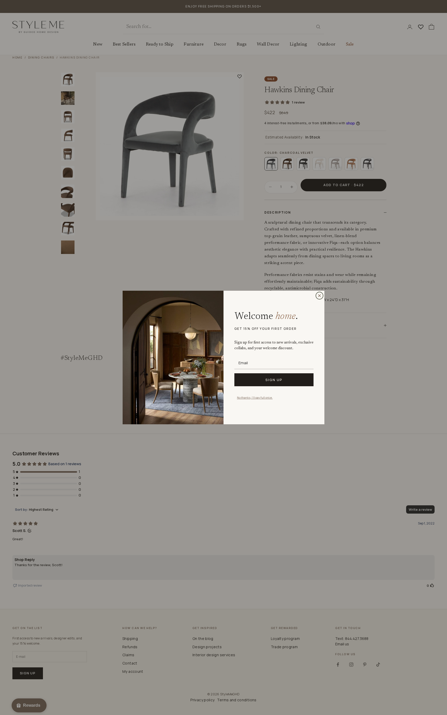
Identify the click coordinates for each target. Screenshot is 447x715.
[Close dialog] (319, 295)
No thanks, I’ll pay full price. (255, 397)
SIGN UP (273, 379)
